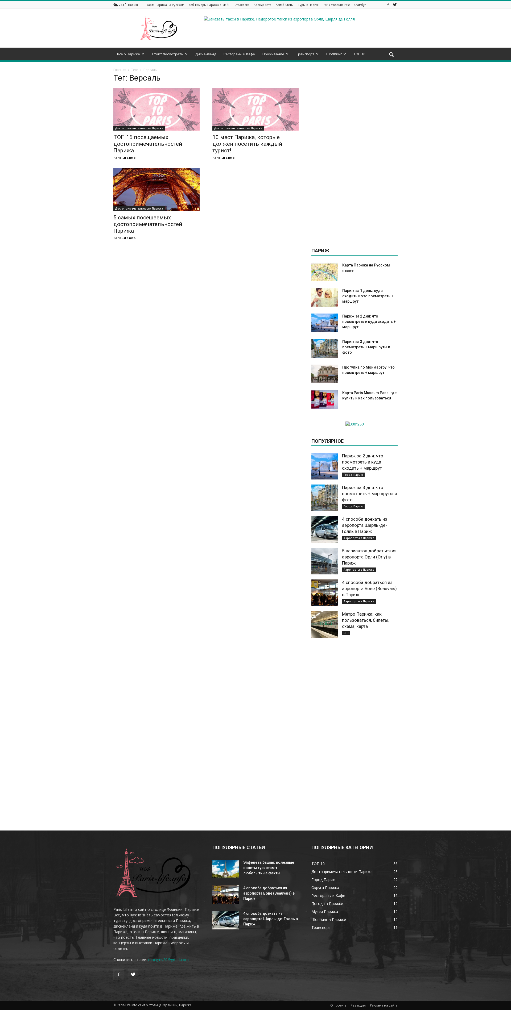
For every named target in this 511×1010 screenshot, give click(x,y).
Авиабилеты (285, 5)
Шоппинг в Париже (328, 919)
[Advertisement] (354, 155)
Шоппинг (334, 54)
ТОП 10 (359, 54)
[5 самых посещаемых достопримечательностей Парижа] (156, 189)
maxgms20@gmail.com (168, 959)
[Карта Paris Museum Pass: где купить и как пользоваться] (324, 399)
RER (346, 633)
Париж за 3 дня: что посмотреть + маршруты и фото (366, 347)
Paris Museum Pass (336, 5)
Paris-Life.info (124, 158)
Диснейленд (205, 54)
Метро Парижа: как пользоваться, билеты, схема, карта (365, 620)
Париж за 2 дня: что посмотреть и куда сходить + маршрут (369, 321)
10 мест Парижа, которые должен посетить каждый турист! (247, 144)
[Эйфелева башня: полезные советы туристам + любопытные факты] (225, 869)
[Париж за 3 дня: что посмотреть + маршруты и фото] (324, 348)
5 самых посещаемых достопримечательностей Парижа (147, 224)
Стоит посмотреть (167, 54)
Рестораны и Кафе (239, 54)
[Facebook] (388, 4)
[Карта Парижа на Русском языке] (324, 271)
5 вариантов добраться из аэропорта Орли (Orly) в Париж (369, 557)
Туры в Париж (308, 5)
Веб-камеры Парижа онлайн (209, 5)
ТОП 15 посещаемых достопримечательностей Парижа (147, 144)
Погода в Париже (327, 903)
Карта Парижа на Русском (165, 5)
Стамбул (360, 5)
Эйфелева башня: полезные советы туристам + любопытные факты (268, 867)
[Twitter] (395, 4)
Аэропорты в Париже (359, 538)
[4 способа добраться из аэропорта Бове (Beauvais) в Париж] (324, 592)
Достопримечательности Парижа (139, 128)
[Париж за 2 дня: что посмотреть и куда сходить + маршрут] (324, 323)
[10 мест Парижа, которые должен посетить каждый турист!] (255, 109)
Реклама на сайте (384, 1005)
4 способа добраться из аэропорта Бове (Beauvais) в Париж (369, 588)
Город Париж (353, 475)
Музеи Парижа (324, 911)
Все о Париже (128, 54)
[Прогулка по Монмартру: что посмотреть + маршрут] (324, 374)
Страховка (241, 5)
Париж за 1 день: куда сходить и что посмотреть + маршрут (367, 296)
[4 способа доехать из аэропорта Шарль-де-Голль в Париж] (324, 529)
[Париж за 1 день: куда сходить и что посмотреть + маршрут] (324, 297)
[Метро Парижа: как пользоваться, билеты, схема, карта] (324, 624)
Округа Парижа (325, 887)
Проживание (273, 54)
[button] (391, 54)
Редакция (358, 1005)
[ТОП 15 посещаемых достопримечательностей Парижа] (156, 109)
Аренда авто (262, 5)
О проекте (338, 1005)
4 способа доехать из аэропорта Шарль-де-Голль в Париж (364, 525)
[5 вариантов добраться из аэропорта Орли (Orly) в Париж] (324, 561)
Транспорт (305, 54)
